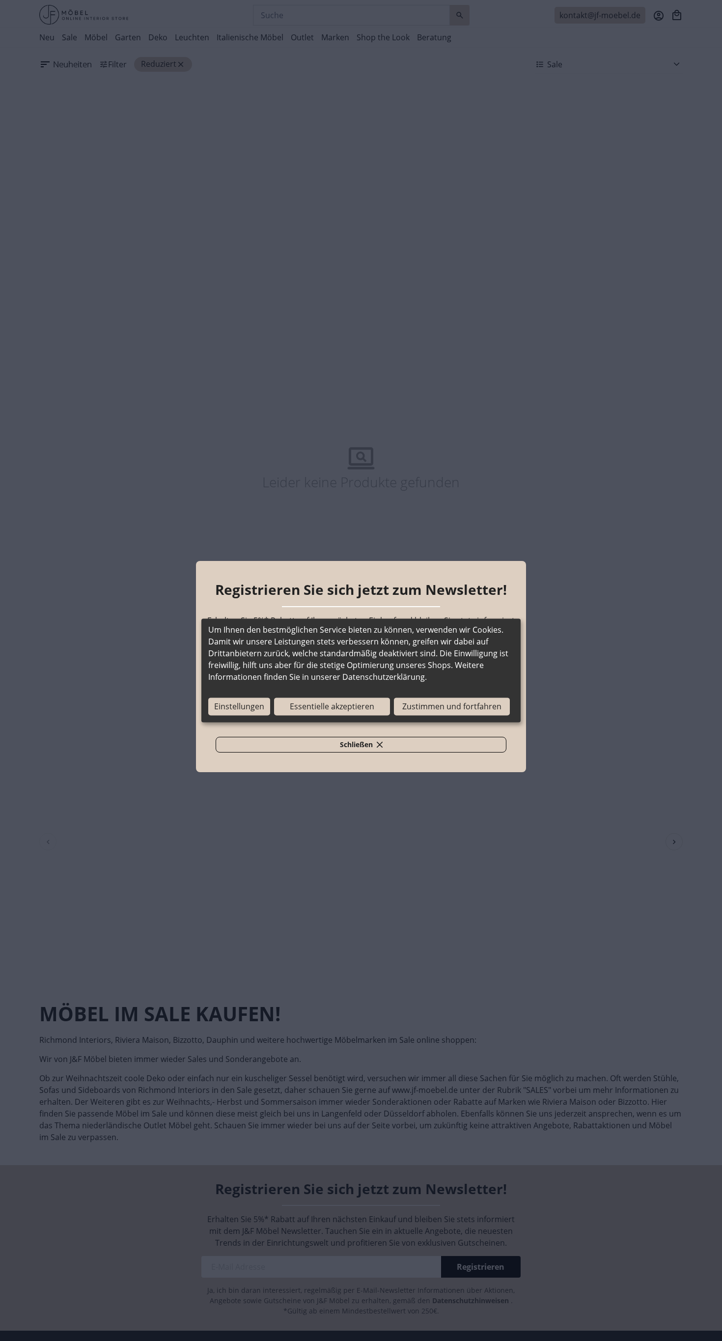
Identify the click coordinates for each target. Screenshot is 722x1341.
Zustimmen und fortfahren (451, 706)
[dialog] (361, 670)
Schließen (367, 746)
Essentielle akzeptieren (332, 706)
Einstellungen (239, 706)
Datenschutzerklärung (383, 677)
